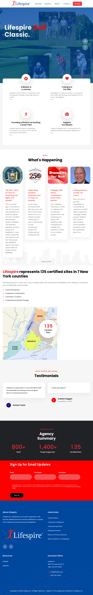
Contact (66, 4)
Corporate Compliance (56, 522)
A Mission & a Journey (26, 88)
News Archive (46, 262)
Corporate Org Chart (55, 526)
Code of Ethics (53, 518)
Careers (48, 4)
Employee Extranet (54, 530)
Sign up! (16, 495)
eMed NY (6, 566)
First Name (38, 472)
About (57, 4)
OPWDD (5, 561)
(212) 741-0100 (55, 575)
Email (12, 472)
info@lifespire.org (56, 572)
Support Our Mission (67, 123)
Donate (77, 4)
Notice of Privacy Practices (57, 535)
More (11, 99)
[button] (85, 41)
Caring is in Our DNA (67, 88)
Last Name (62, 472)
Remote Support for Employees (58, 539)
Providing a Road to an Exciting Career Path (26, 123)
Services (38, 4)
